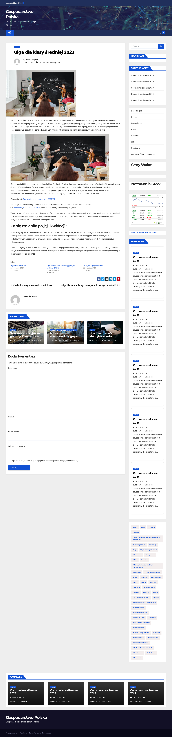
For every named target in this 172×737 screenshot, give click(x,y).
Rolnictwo (135, 148)
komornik (136, 592)
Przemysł (135, 136)
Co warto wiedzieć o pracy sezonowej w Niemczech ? (146, 539)
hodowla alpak (156, 577)
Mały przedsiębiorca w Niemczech (144, 602)
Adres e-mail (14, 431)
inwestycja (136, 587)
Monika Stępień (32, 60)
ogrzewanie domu (139, 617)
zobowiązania (137, 658)
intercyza (153, 582)
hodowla (144, 577)
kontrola (146, 592)
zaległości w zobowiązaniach (142, 648)
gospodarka (137, 572)
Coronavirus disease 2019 (142, 75)
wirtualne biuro (153, 638)
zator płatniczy (138, 653)
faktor (135, 560)
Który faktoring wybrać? (141, 597)
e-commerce (137, 555)
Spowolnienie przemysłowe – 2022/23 (39, 199)
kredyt (155, 592)
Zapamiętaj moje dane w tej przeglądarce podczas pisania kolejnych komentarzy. (44, 461)
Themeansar (46, 733)
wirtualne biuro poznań (140, 643)
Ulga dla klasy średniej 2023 (49, 62)
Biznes (17, 47)
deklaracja (152, 545)
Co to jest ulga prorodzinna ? (93, 266)
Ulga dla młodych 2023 (19, 266)
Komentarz (13, 368)
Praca (133, 129)
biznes (135, 527)
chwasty (152, 527)
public (133, 142)
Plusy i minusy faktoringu (141, 623)
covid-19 (136, 532)
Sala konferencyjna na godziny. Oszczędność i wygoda (25, 336)
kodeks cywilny (149, 587)
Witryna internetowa (16, 446)
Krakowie (36, 208)
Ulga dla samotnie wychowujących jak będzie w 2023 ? (90, 285)
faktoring (144, 560)
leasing (156, 597)
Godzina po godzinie (139, 232)
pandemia (152, 617)
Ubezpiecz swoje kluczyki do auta (101, 335)
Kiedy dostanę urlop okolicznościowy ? (33, 285)
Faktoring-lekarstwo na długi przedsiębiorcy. (142, 566)
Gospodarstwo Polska (26, 717)
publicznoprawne (138, 628)
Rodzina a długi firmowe (141, 633)
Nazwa (11, 417)
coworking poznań (139, 545)
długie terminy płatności (148, 550)
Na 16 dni (153, 232)
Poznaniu (27, 208)
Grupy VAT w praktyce (152, 572)
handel (135, 577)
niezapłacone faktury (140, 612)
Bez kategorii (136, 111)
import (135, 582)
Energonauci (150, 555)
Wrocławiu (17, 208)
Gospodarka (136, 123)
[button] (160, 33)
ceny (143, 527)
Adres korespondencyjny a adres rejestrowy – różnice (63, 337)
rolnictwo (156, 633)
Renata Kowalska (33, 340)
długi (134, 550)
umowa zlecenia (138, 638)
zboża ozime (151, 653)
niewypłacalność (138, 607)
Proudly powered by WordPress (17, 733)
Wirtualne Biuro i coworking (66, 330)
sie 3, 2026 (139, 265)
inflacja (143, 582)
